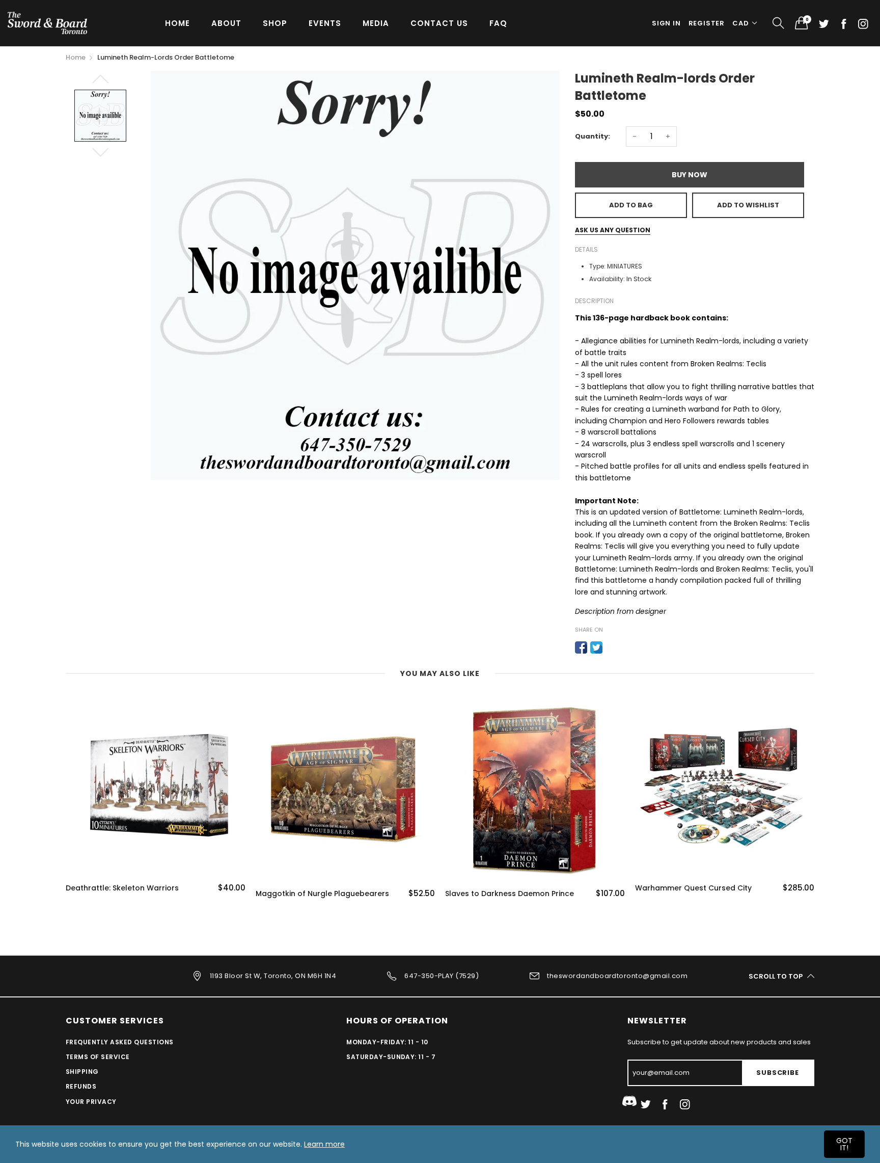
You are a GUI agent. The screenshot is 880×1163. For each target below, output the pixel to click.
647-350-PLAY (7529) (441, 976)
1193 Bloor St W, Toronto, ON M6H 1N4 (273, 976)
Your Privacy (91, 1101)
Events (325, 23)
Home (177, 23)
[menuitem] (177, 23)
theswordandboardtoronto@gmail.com (617, 976)
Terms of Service (98, 1056)
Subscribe (777, 1072)
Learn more (324, 1144)
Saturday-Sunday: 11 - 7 (390, 1056)
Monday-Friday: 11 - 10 (387, 1042)
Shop (275, 23)
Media (376, 23)
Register (707, 23)
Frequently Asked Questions (119, 1042)
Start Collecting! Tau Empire (687, 888)
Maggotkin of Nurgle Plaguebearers (132, 894)
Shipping (82, 1071)
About (226, 23)
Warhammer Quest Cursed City (503, 888)
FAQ (498, 23)
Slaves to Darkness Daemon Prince (320, 894)
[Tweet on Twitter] (596, 647)
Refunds (81, 1086)
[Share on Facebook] (581, 647)
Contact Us (439, 23)
